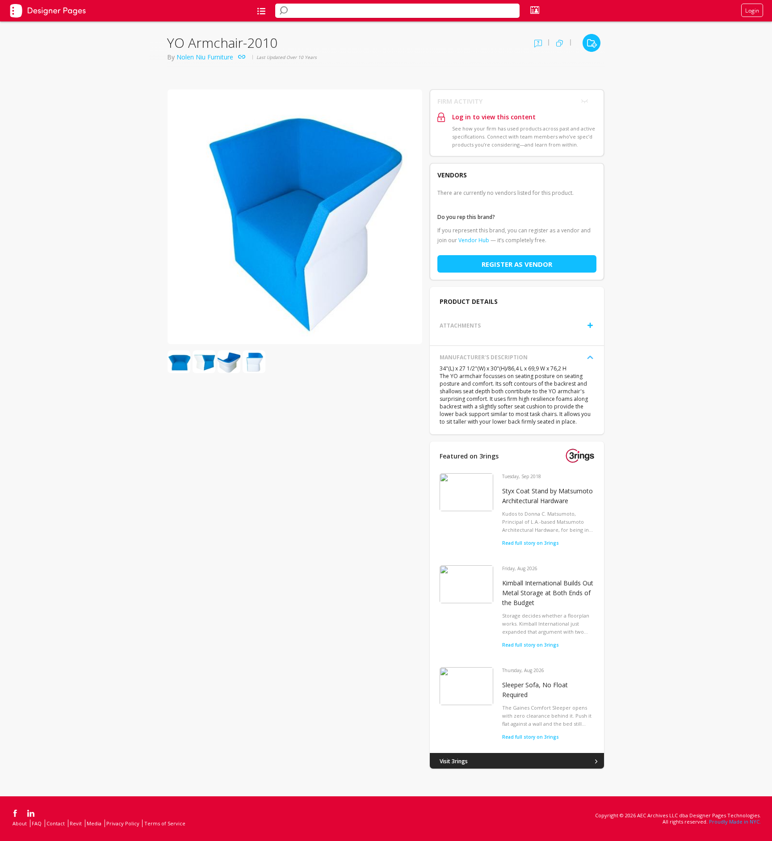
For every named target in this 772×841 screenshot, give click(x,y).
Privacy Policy (122, 823)
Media (94, 823)
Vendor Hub (473, 240)
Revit (76, 823)
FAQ (37, 823)
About (20, 823)
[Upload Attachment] (590, 325)
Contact (55, 823)
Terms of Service (164, 823)
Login (752, 10)
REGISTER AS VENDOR (517, 264)
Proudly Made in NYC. (735, 821)
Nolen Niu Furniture (204, 57)
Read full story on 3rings (530, 543)
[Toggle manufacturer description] (590, 357)
